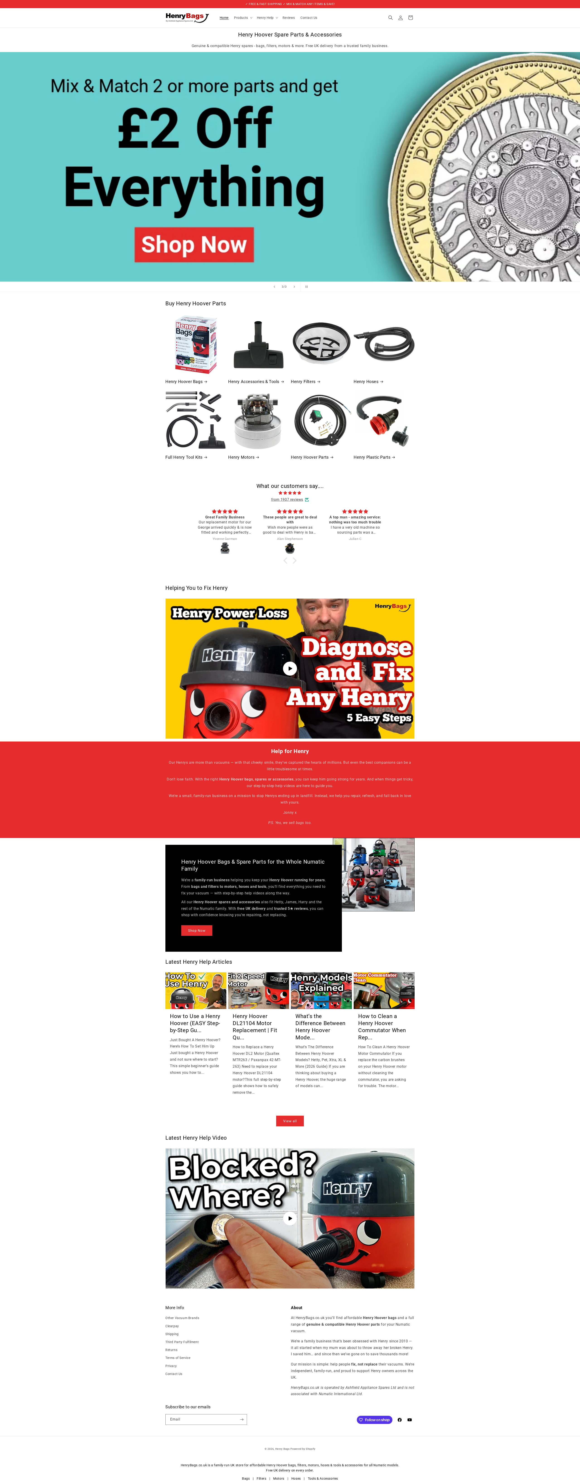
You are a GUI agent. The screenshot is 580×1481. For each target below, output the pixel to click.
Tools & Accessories (323, 1478)
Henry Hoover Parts (310, 457)
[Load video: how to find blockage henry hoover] (290, 1218)
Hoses (296, 1478)
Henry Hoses (366, 381)
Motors (278, 1478)
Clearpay (172, 1326)
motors (313, 1465)
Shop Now (196, 930)
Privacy (171, 1366)
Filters (261, 1478)
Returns (171, 1350)
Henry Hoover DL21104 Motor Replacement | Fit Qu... (255, 1027)
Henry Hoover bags (281, 1465)
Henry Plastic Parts (372, 457)
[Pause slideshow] (306, 287)
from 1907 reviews (287, 499)
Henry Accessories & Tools (253, 381)
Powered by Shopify (302, 1448)
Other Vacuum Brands (182, 1318)
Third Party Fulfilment (182, 1342)
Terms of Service (178, 1358)
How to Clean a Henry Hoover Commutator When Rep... (382, 1027)
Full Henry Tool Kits (184, 457)
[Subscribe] (242, 1419)
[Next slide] (294, 287)
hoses (325, 1465)
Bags (246, 1478)
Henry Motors (241, 457)
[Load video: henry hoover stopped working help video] (290, 669)
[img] (290, 493)
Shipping (172, 1334)
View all (290, 1121)
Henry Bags (283, 1448)
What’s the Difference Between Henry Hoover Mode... (320, 1027)
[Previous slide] (274, 287)
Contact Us (173, 1374)
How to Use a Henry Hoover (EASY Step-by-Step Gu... (195, 1023)
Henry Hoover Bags (184, 381)
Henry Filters (303, 381)
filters (301, 1465)
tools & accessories (348, 1465)
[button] (242, 17)
